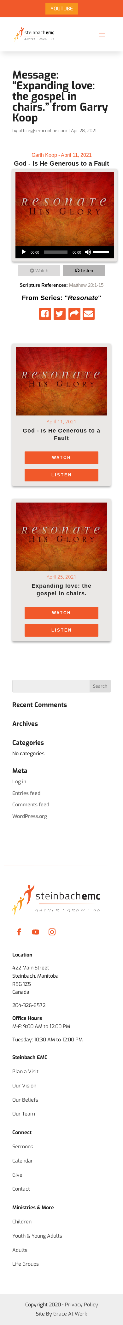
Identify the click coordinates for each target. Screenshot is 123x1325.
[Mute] (88, 252)
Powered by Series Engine (61, 660)
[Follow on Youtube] (36, 932)
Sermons (22, 1146)
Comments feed (30, 804)
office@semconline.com (43, 131)
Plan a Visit (25, 1071)
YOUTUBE (61, 8)
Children (22, 1221)
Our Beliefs (25, 1100)
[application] (64, 252)
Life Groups (25, 1264)
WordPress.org (29, 816)
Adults (19, 1250)
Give (17, 1175)
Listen (87, 270)
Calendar (22, 1160)
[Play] (23, 252)
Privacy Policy (81, 1304)
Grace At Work (70, 1313)
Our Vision (24, 1085)
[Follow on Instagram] (52, 932)
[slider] (102, 251)
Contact (21, 1189)
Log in (19, 781)
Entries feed (26, 793)
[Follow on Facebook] (19, 932)
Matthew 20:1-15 (86, 285)
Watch (41, 270)
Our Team (23, 1113)
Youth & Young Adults (37, 1236)
